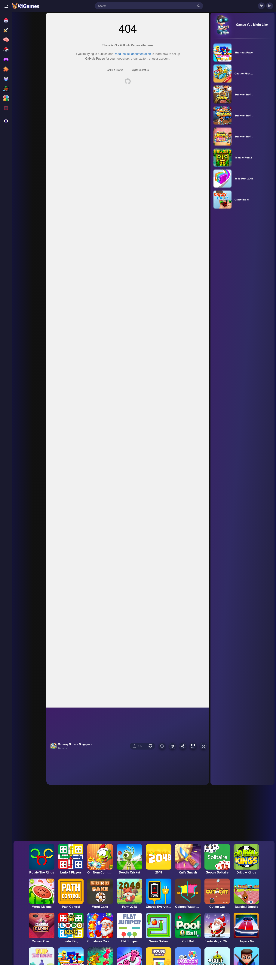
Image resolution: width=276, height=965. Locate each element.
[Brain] (6, 39)
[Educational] (6, 88)
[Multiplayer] (6, 78)
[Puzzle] (6, 69)
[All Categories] (6, 120)
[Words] (6, 98)
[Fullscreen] (203, 746)
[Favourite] (162, 746)
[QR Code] (193, 746)
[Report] (172, 746)
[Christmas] (6, 49)
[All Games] (6, 20)
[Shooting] (6, 108)
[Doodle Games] (6, 59)
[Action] (6, 30)
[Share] (182, 746)
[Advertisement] (29, 70)
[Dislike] (150, 746)
